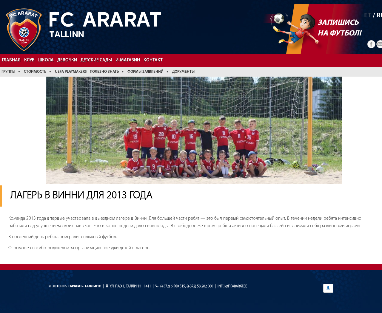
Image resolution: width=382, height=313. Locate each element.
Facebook (371, 44)
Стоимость (35, 72)
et (367, 15)
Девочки (67, 60)
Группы (8, 72)
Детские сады (96, 60)
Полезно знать (104, 72)
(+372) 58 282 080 (200, 286)
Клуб (29, 60)
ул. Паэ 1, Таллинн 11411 (130, 286)
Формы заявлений (145, 72)
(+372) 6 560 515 (172, 286)
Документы (183, 72)
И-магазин (127, 60)
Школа (46, 60)
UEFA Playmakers (71, 72)
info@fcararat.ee (232, 286)
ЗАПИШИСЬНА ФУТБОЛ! (339, 28)
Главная (11, 60)
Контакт (153, 60)
